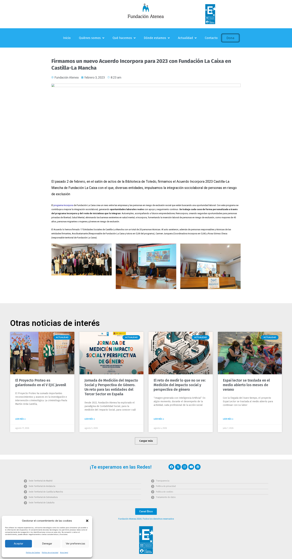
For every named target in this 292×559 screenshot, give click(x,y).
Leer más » (20, 419)
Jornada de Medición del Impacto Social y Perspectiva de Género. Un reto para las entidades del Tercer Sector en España (111, 387)
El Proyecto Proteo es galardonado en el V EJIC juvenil (40, 382)
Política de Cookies (33, 552)
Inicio (67, 38)
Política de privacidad (50, 552)
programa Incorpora (63, 205)
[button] (87, 520)
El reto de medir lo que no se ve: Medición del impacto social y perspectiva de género (180, 385)
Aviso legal (64, 552)
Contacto (211, 38)
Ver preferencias (75, 543)
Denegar (47, 543)
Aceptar (18, 543)
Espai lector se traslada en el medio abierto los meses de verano (246, 385)
